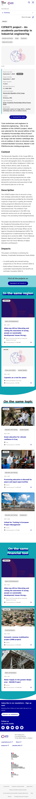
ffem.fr (18, 742)
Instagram (21, 727)
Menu (33, 2)
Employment (24, 38)
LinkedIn (17, 727)
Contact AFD (6, 786)
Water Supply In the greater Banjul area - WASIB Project (17, 681)
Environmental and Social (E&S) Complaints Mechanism (15, 793)
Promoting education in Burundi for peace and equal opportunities (18, 481)
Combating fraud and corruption (21, 796)
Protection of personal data (18, 786)
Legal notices (29, 786)
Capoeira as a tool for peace (15, 378)
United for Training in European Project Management (16, 524)
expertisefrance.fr (6, 742)
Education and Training (7, 38)
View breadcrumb (5, 8)
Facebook (3, 727)
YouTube (12, 727)
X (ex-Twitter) (7, 727)
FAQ (32, 793)
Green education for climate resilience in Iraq (15, 438)
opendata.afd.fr (16, 745)
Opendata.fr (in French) (17, 283)
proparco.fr (4, 745)
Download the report (19, 117)
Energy (16, 38)
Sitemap (9, 796)
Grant (5, 102)
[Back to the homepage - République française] (12, 3)
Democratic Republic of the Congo (14, 93)
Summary (7, 12)
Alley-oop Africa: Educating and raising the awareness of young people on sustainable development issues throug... (16, 331)
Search (29, 2)
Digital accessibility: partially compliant (18, 789)
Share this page (33, 17)
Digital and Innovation (7, 42)
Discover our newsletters (10, 714)
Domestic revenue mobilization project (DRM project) (16, 638)
